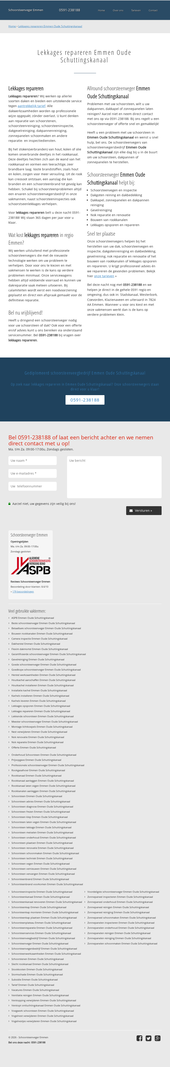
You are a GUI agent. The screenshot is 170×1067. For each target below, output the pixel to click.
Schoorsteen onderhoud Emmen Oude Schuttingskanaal (44, 837)
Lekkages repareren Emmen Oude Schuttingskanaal (50, 26)
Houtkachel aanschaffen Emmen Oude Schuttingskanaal (43, 680)
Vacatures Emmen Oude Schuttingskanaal (35, 990)
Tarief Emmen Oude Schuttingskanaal (33, 984)
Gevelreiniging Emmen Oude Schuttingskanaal (38, 659)
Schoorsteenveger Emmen (25, 10)
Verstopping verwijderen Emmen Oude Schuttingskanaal (44, 1000)
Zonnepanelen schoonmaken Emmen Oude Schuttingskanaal (122, 943)
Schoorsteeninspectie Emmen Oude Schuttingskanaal (42, 891)
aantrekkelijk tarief (31, 106)
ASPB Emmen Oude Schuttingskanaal (33, 617)
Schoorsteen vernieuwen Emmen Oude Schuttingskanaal (44, 868)
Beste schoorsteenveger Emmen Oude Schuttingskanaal (43, 623)
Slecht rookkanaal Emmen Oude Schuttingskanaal (40, 964)
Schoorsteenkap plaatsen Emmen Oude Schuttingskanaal (44, 917)
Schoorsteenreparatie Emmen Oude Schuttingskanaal (42, 927)
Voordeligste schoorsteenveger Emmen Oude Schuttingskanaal (123, 891)
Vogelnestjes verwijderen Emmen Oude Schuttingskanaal (44, 1021)
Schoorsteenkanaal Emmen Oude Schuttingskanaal (41, 896)
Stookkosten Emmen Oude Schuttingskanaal (37, 969)
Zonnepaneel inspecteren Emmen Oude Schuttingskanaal (120, 896)
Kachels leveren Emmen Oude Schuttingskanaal (39, 700)
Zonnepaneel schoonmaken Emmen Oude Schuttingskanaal (121, 917)
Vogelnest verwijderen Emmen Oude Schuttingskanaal (42, 1015)
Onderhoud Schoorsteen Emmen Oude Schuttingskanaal (44, 754)
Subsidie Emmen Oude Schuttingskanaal (35, 979)
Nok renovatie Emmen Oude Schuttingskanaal (38, 737)
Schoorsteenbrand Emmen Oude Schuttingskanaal (40, 879)
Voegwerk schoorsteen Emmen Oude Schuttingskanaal (43, 1010)
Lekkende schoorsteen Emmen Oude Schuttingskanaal (43, 716)
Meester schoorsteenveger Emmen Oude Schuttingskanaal (45, 721)
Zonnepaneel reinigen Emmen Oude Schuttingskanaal (118, 907)
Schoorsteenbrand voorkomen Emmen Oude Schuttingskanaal (47, 884)
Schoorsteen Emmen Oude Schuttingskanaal (37, 796)
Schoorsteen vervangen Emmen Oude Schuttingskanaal (43, 873)
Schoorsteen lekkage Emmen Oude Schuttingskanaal (41, 827)
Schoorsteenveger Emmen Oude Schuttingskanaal (40, 943)
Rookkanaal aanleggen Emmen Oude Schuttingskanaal (43, 780)
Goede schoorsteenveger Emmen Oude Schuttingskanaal (44, 664)
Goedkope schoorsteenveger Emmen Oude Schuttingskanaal (46, 669)
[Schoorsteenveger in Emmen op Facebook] (140, 1038)
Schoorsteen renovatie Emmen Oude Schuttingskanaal (43, 848)
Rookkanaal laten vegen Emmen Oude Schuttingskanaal (43, 785)
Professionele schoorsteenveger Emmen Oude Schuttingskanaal (48, 765)
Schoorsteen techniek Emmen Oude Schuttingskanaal (42, 858)
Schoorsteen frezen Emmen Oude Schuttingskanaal (41, 811)
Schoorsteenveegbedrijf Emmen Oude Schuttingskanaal (43, 938)
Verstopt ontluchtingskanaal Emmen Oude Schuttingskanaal (46, 1005)
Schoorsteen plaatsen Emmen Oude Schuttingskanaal (42, 842)
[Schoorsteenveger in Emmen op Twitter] (149, 1038)
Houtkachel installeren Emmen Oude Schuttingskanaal (43, 685)
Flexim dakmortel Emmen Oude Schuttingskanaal (40, 649)
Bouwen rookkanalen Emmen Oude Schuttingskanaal (42, 633)
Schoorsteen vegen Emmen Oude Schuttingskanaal (41, 863)
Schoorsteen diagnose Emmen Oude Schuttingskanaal (42, 806)
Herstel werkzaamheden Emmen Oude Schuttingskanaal (43, 675)
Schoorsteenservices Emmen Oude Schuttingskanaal (41, 933)
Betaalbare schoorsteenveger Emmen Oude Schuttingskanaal (46, 628)
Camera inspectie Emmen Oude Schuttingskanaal (40, 638)
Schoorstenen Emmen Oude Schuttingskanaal (38, 959)
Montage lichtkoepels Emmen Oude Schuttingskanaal (42, 726)
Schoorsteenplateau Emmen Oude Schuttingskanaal (41, 922)
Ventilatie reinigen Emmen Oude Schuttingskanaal (40, 995)
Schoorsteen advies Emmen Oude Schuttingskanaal (41, 801)
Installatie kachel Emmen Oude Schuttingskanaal (39, 690)
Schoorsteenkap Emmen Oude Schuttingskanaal (39, 907)
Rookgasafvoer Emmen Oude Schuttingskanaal (38, 770)
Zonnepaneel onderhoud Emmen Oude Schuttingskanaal (120, 902)
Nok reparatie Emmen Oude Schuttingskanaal (38, 742)
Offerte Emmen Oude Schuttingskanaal (34, 747)
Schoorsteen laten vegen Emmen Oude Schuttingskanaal (44, 822)
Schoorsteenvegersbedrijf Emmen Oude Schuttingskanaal (44, 948)
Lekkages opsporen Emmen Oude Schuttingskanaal (41, 705)
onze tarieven (104, 276)
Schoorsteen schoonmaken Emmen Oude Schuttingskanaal (45, 853)
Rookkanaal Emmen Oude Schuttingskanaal (37, 775)
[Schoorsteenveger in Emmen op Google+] (158, 1038)
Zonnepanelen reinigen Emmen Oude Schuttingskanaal (119, 933)
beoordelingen (23, 591)
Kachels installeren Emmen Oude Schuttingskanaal (40, 695)
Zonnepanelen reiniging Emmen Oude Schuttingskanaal (119, 938)
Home (12, 26)
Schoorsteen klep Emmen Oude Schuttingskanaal (40, 817)
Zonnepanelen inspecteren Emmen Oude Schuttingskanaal (121, 922)
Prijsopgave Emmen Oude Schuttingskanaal (36, 759)
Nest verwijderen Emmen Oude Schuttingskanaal (39, 731)
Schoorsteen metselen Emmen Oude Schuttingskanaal (42, 832)
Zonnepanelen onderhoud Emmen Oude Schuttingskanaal (120, 927)
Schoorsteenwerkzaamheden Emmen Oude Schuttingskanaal (46, 953)
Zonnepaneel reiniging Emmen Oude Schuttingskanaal (118, 912)
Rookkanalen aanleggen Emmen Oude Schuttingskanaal (43, 791)
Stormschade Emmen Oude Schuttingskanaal (37, 974)
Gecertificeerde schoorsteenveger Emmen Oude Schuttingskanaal (49, 654)
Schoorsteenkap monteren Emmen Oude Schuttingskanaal (45, 912)
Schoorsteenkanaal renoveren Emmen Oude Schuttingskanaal (47, 902)
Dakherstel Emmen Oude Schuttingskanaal (36, 643)
